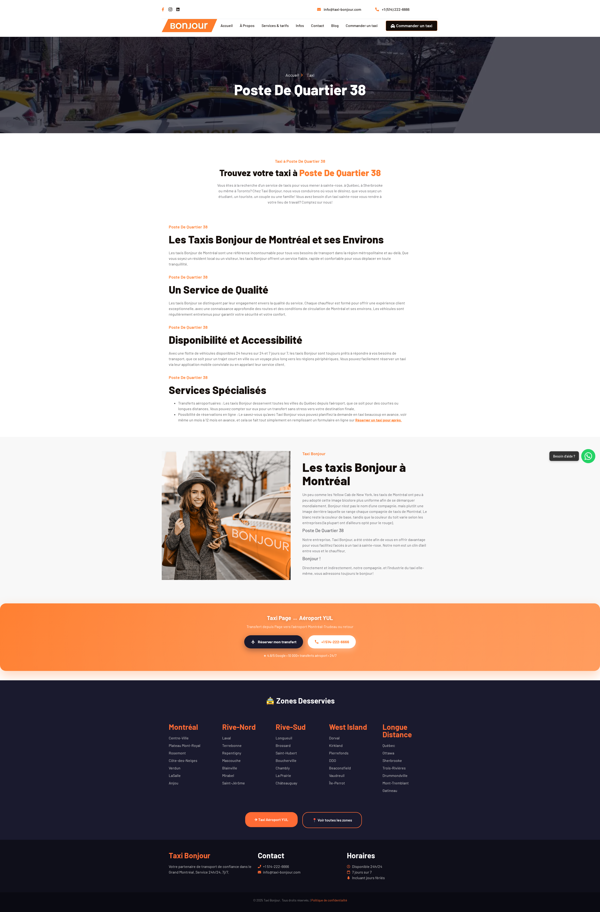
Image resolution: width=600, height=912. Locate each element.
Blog (335, 25)
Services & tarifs (275, 25)
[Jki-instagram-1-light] (170, 9)
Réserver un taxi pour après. (378, 420)
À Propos (247, 25)
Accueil (227, 25)
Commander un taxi (362, 25)
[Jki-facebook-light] (163, 9)
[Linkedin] (178, 9)
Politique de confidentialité (329, 900)
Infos (300, 25)
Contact (317, 25)
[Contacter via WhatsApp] (588, 456)
